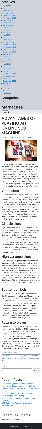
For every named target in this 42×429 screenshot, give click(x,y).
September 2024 (9, 23)
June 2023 (7, 59)
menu (5, 112)
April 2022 (7, 93)
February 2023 (8, 69)
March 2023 (8, 66)
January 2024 (8, 42)
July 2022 (7, 86)
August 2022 (8, 83)
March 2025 (8, 8)
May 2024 (7, 32)
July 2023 (7, 57)
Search (4, 366)
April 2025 (7, 6)
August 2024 (8, 25)
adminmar (28, 137)
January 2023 (8, 71)
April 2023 (7, 64)
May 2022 (7, 91)
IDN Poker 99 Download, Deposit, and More (11, 358)
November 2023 (9, 47)
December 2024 (9, 16)
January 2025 (8, 13)
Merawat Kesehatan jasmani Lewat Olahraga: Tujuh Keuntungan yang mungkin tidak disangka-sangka (20, 388)
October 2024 (8, 20)
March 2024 (8, 37)
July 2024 (7, 28)
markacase (12, 107)
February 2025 (8, 11)
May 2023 (7, 62)
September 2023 (9, 52)
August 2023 (8, 54)
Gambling (6, 102)
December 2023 (9, 45)
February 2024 (8, 40)
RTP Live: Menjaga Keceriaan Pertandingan (18, 384)
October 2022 (8, 79)
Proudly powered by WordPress (21, 426)
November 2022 (9, 76)
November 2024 (9, 18)
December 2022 (9, 74)
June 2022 (7, 88)
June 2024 (7, 30)
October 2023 (8, 49)
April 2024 (7, 35)
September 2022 (9, 81)
